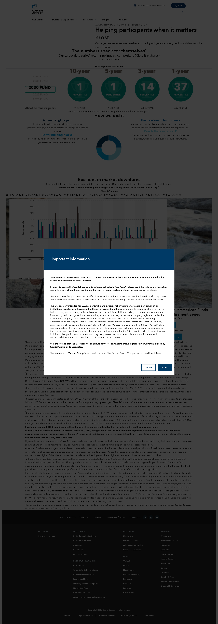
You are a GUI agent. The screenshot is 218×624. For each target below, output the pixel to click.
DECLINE (148, 367)
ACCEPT (165, 367)
